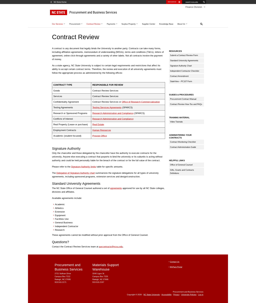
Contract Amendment (179, 76)
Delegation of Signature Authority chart (75, 173)
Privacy (176, 295)
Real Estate (98, 124)
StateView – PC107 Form (181, 81)
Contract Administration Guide (183, 147)
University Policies (188, 295)
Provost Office (99, 136)
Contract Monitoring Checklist (183, 142)
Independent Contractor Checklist (184, 71)
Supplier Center (148, 24)
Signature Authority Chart (181, 66)
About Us (181, 24)
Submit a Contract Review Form (184, 55)
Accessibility (166, 295)
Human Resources (101, 130)
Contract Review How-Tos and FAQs (186, 104)
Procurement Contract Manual (183, 99)
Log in (200, 295)
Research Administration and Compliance (112, 113)
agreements (116, 188)
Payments (111, 24)
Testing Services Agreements (106, 107)
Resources (172, 2)
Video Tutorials (176, 122)
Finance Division (193, 7)
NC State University (151, 295)
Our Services (57, 24)
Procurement (75, 24)
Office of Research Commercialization (141, 102)
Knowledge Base (166, 24)
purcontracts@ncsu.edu (111, 246)
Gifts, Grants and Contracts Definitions (182, 171)
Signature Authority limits (83, 166)
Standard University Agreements (184, 60)
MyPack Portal (176, 267)
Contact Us (174, 262)
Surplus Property (128, 24)
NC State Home (60, 2)
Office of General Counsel (181, 165)
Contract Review (94, 24)
